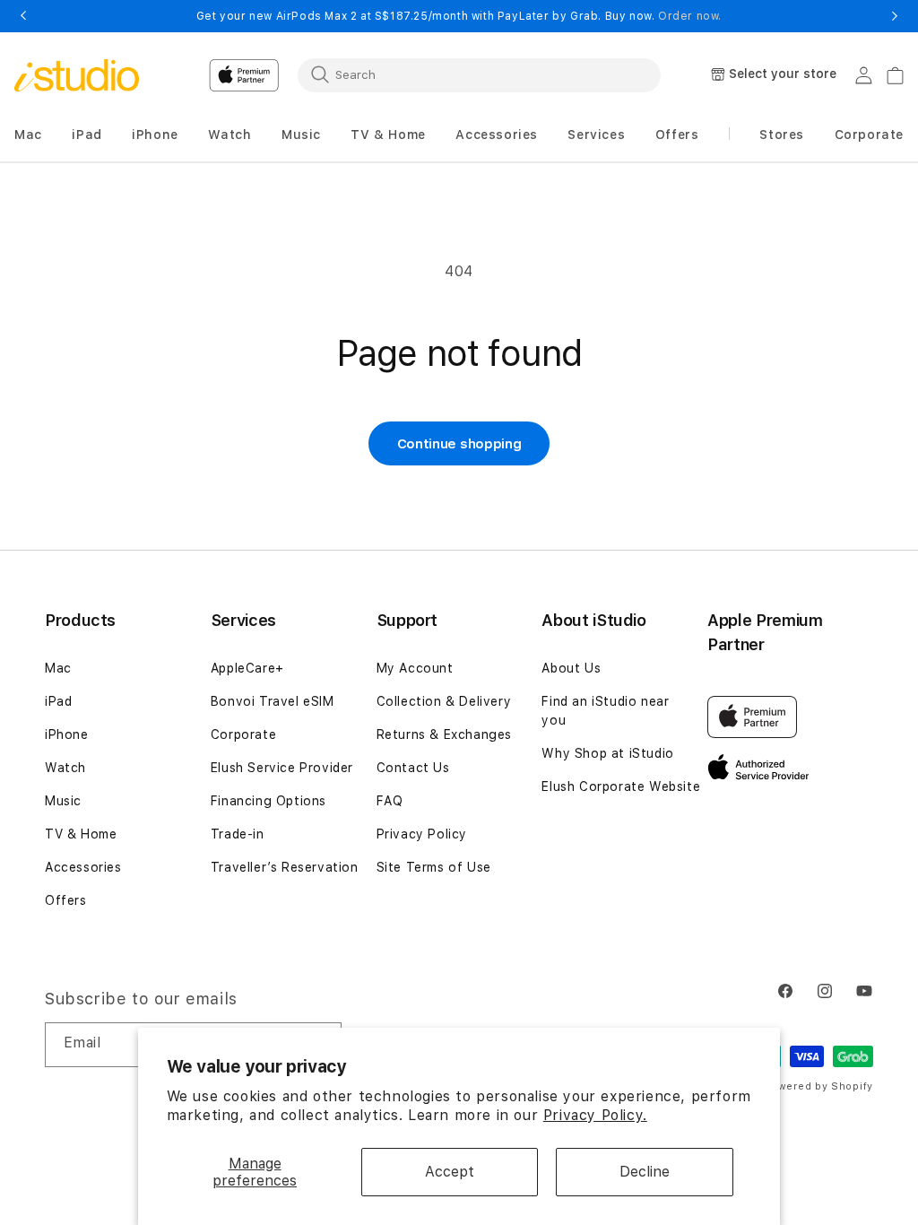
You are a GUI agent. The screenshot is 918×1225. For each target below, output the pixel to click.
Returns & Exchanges (444, 734)
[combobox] (479, 74)
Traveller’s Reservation (285, 867)
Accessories (83, 867)
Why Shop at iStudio (607, 753)
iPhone (67, 734)
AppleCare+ (247, 668)
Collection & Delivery (444, 701)
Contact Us (413, 767)
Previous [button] (23, 16)
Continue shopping (459, 444)
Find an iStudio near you (605, 710)
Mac (58, 668)
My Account (415, 668)
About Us (571, 668)
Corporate (243, 734)
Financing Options (268, 801)
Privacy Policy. (595, 1115)
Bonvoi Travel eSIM (272, 701)
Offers (66, 900)
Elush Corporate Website (620, 786)
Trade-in (237, 834)
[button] (28, 135)
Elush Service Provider (282, 767)
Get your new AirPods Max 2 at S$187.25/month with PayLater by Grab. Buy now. (459, 16)
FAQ (390, 801)
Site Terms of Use (434, 867)
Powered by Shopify (818, 1086)
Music (63, 801)
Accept (449, 1171)
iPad (58, 701)
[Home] (76, 75)
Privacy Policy (422, 834)
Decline (644, 1171)
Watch (65, 767)
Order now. (690, 16)
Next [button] (895, 16)
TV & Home (81, 834)
